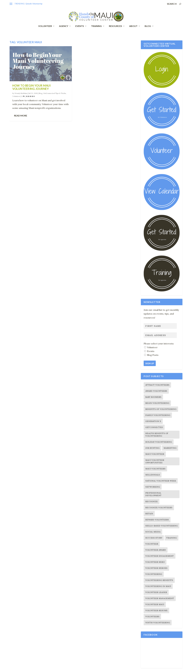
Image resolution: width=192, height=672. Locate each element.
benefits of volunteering (160, 409)
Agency (63, 26)
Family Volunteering (157, 415)
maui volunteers (155, 468)
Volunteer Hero (155, 562)
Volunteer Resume (156, 610)
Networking (152, 487)
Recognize (151, 501)
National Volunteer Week (160, 481)
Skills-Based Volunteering (161, 525)
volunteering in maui (158, 586)
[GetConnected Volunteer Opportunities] (161, 168)
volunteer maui (154, 604)
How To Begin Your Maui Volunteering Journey (31, 87)
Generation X (153, 421)
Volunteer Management (159, 598)
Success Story (153, 538)
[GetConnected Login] (161, 87)
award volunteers (156, 391)
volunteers (152, 616)
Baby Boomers (153, 397)
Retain (149, 513)
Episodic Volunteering (34, 3)
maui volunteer (154, 454)
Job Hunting (152, 448)
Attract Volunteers (157, 385)
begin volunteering (157, 403)
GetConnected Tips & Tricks (54, 93)
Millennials (152, 474)
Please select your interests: (159, 343)
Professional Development (153, 494)
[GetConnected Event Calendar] (161, 209)
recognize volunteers (158, 507)
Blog (148, 26)
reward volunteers (157, 519)
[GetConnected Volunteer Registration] (161, 128)
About (133, 26)
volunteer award (155, 550)
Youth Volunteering (157, 622)
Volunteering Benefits (159, 580)
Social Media (153, 532)
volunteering (153, 574)
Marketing (170, 448)
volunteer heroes (156, 568)
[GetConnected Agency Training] (161, 290)
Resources (115, 26)
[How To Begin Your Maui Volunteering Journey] (41, 63)
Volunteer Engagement (159, 556)
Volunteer (45, 26)
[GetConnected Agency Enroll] (161, 250)
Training (96, 26)
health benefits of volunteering (156, 434)
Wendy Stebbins (21, 93)
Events (79, 26)
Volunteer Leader (156, 592)
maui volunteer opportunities (154, 461)
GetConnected (154, 427)
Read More (20, 115)
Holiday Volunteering (158, 442)
